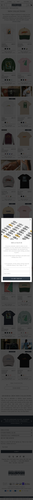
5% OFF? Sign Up (16, 278)
